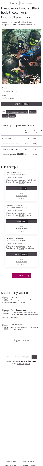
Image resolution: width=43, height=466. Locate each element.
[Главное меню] (3, 3)
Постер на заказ (28, 461)
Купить (21, 104)
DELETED (14, 297)
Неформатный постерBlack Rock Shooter (16, 240)
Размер (8, 96)
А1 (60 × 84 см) (8, 98)
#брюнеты (32, 112)
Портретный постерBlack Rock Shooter (16, 174)
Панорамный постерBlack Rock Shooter (16, 207)
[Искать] (34, 357)
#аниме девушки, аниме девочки (17, 112)
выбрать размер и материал (21, 197)
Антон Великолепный (19, 310)
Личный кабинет (11, 461)
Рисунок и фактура (10, 91)
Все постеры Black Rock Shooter (21, 22)
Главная (4, 22)
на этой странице (23, 364)
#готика (4, 116)
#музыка (12, 116)
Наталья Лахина (17, 325)
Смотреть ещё (23, 275)
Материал (9, 89)
